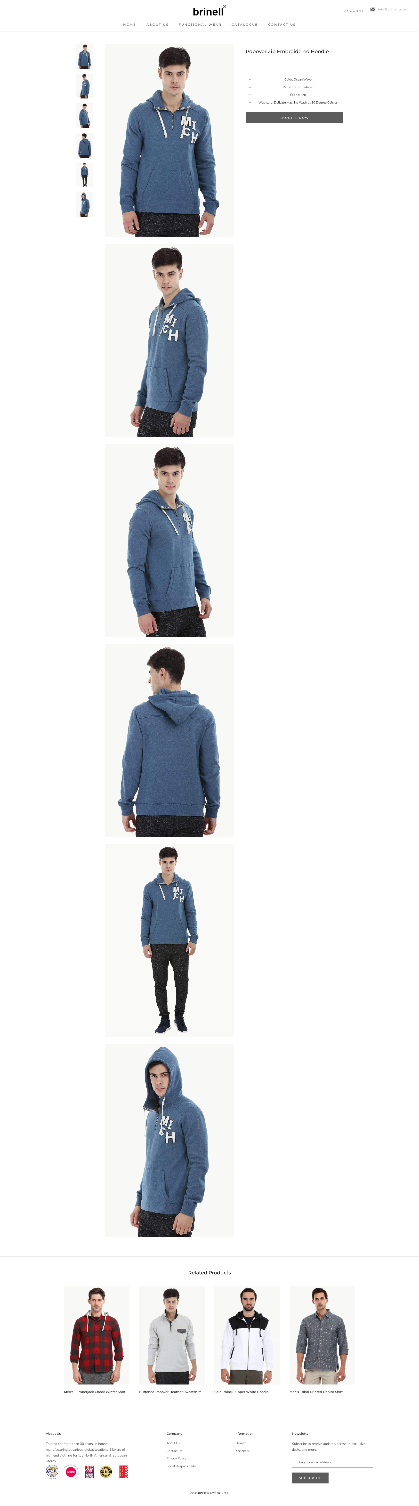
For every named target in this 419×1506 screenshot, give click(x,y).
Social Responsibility (181, 1466)
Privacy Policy (176, 1458)
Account (354, 11)
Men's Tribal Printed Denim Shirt (316, 1392)
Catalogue (245, 24)
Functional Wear (200, 24)
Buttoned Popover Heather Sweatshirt (170, 1392)
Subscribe (310, 1478)
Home (129, 24)
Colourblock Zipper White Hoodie (241, 1392)
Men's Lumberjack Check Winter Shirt (94, 1392)
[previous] (52, 1338)
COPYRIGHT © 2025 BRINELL (209, 1493)
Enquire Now (294, 118)
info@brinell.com (392, 9)
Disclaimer (242, 1451)
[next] (366, 1338)
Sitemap (240, 1443)
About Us (157, 24)
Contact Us (282, 24)
